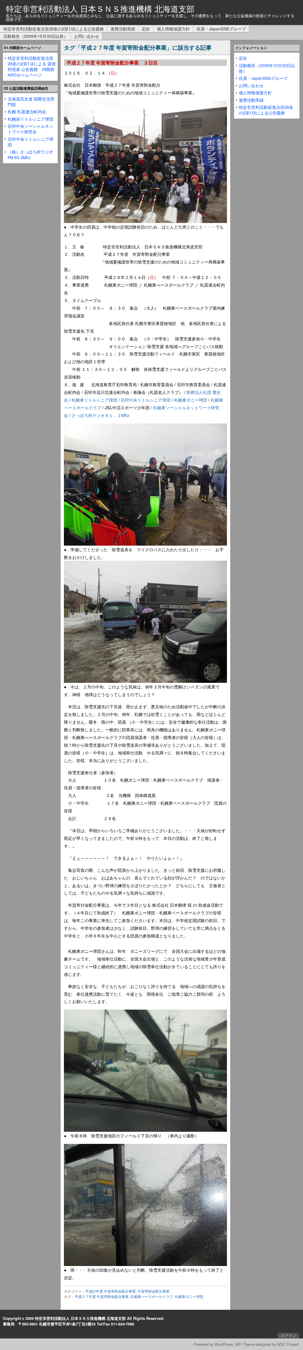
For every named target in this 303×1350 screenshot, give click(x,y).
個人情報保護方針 (173, 28)
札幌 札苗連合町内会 (27, 111)
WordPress (224, 1344)
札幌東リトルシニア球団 (94, 400)
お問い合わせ (86, 36)
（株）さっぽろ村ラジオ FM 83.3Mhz (30, 154)
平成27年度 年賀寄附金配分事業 (110, 1291)
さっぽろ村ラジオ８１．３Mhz (100, 415)
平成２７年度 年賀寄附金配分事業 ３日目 (112, 62)
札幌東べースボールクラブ (151, 1296)
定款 (146, 28)
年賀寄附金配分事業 (154, 1291)
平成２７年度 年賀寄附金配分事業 (102, 1296)
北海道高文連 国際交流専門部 (31, 101)
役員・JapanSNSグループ (221, 28)
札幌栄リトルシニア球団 (30, 119)
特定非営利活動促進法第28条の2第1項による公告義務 (53, 28)
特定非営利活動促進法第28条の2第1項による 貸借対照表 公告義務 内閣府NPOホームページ (32, 66)
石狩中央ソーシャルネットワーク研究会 (30, 129)
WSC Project (288, 1344)
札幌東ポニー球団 (190, 400)
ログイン (288, 1335)
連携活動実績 (122, 28)
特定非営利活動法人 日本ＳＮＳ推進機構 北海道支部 (100, 8)
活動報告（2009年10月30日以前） (35, 36)
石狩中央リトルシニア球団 (145, 400)
